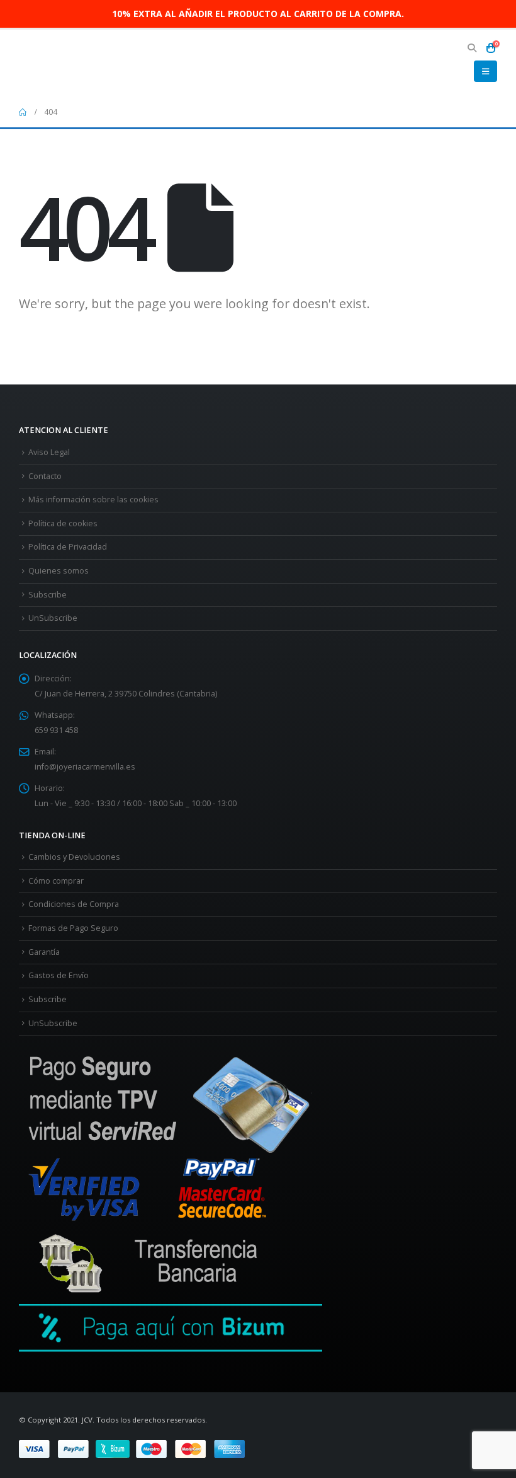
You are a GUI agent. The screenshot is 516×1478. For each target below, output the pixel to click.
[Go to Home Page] (22, 112)
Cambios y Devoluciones (74, 857)
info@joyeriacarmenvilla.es (85, 766)
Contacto (45, 476)
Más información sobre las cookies (93, 499)
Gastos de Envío (58, 975)
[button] (471, 47)
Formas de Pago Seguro (73, 928)
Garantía (44, 952)
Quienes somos (58, 570)
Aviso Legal (49, 452)
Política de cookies (63, 523)
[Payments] (132, 1448)
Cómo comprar (56, 880)
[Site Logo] (53, 63)
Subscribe (47, 594)
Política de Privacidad (67, 546)
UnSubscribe (52, 618)
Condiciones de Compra (73, 904)
